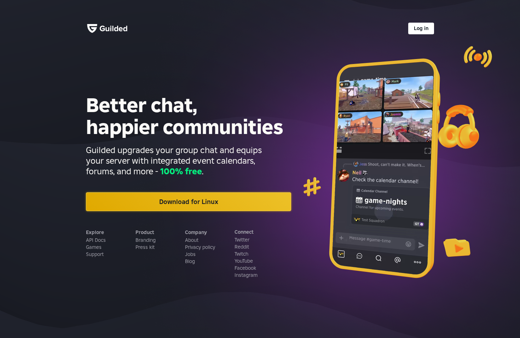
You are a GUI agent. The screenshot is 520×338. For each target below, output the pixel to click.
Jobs (190, 254)
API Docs (96, 240)
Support (95, 254)
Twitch (241, 254)
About (191, 240)
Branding (145, 240)
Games (94, 247)
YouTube (244, 261)
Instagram (246, 275)
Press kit (145, 247)
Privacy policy (200, 247)
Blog (190, 261)
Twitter (242, 240)
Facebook (245, 268)
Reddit (242, 247)
